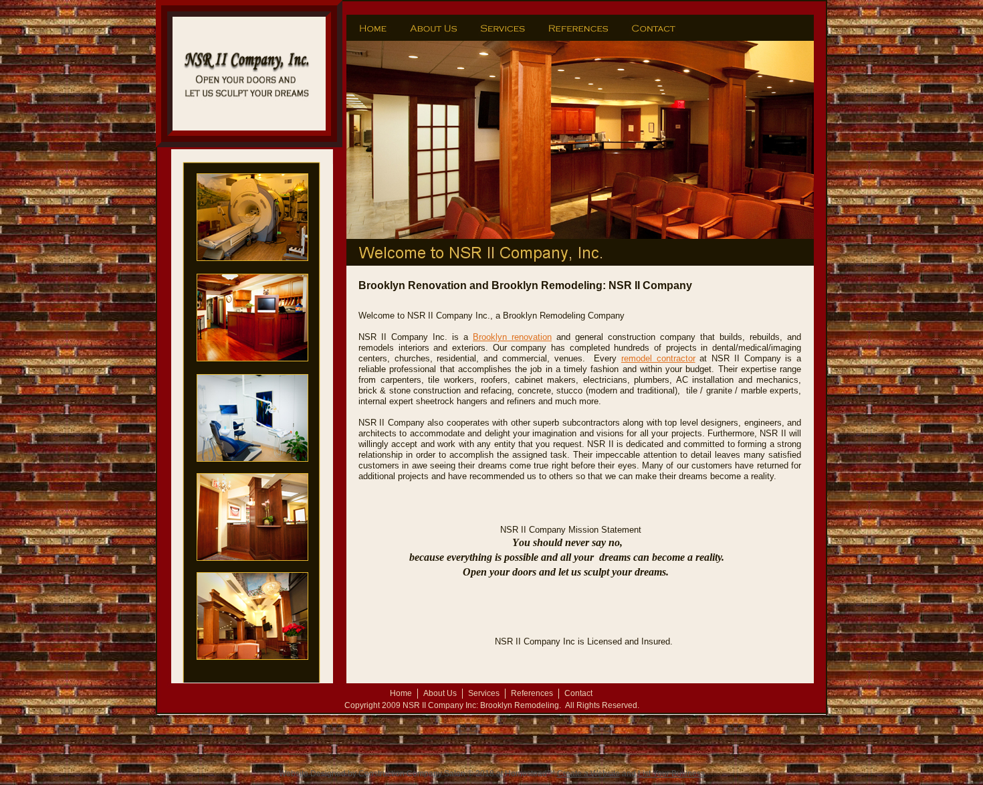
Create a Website (588, 773)
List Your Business (671, 773)
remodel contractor (658, 358)
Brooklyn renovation (512, 337)
